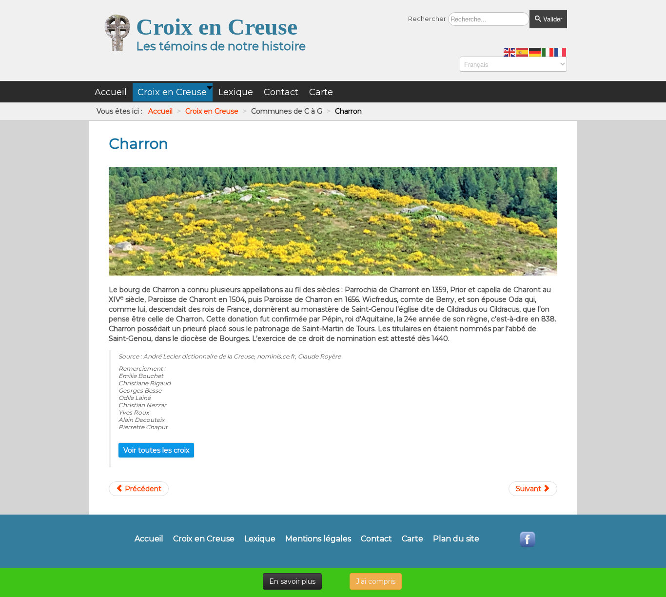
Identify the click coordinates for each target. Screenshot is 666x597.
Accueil (149, 539)
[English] (510, 51)
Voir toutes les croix (156, 450)
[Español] (522, 51)
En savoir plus (292, 581)
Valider (551, 18)
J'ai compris (375, 581)
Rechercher (427, 18)
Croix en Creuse (204, 539)
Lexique (259, 539)
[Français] (560, 51)
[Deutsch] (535, 51)
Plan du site (456, 539)
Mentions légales (318, 539)
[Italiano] (548, 51)
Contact (376, 539)
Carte (412, 539)
